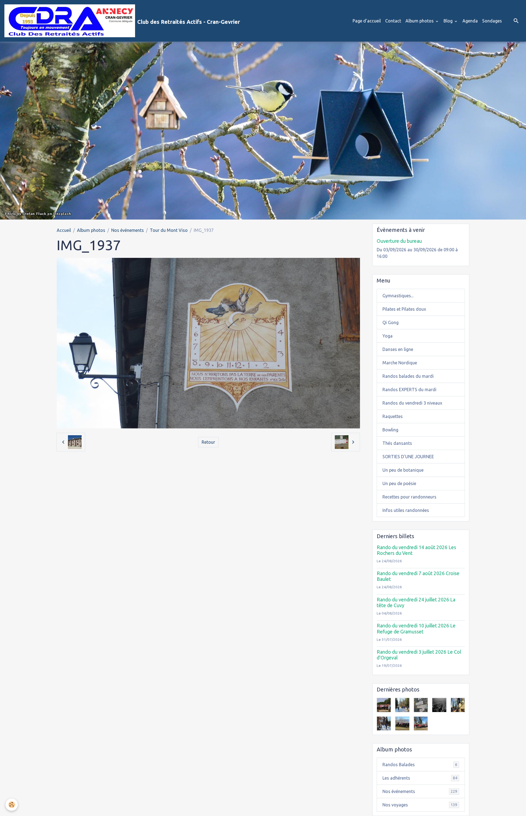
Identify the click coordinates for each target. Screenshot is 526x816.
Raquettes (392, 416)
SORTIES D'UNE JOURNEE (408, 456)
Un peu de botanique (403, 470)
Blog (449, 20)
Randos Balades (419, 764)
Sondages (492, 20)
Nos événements (127, 230)
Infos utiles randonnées (405, 510)
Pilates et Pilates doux (404, 309)
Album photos (420, 20)
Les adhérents (419, 777)
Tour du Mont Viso (169, 230)
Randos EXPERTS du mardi (409, 389)
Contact (393, 20)
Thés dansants (397, 443)
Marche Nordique (399, 362)
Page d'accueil (367, 20)
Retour (208, 442)
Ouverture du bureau (399, 241)
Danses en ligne (397, 349)
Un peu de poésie (399, 483)
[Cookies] (11, 804)
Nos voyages (419, 804)
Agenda (470, 20)
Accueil (64, 230)
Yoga (387, 335)
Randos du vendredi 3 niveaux (412, 402)
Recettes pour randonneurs (409, 496)
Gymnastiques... (397, 295)
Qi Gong (390, 322)
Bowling (390, 429)
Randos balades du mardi (408, 376)
